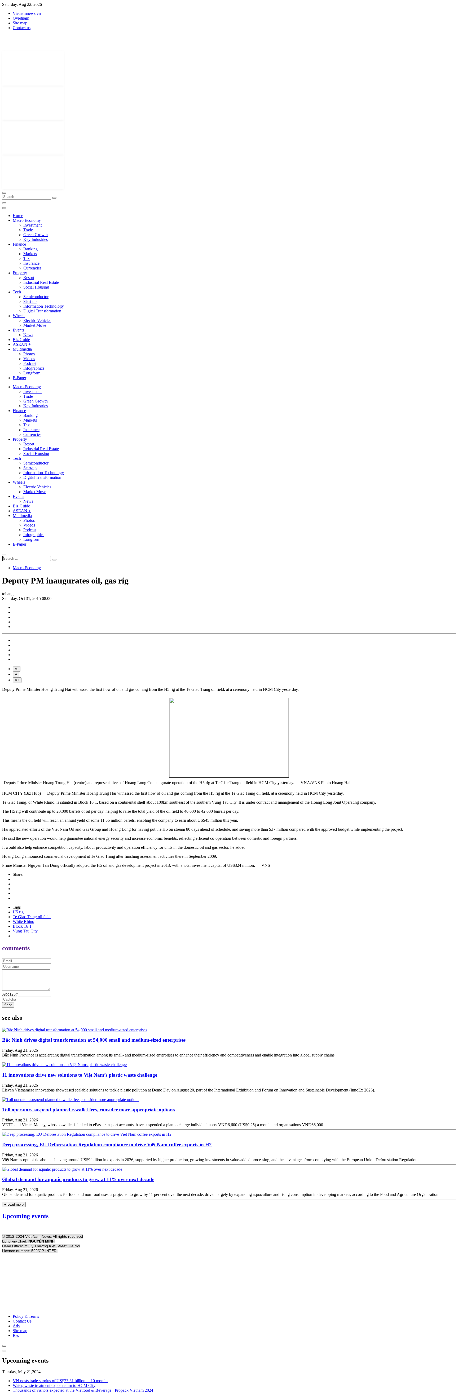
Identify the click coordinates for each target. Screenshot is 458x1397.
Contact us (21, 27)
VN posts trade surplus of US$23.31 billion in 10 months (60, 1380)
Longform (31, 373)
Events (18, 330)
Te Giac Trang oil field (32, 916)
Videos (29, 358)
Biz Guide (21, 339)
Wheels (19, 315)
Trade (28, 230)
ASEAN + (22, 344)
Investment (32, 225)
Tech (17, 292)
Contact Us (22, 1321)
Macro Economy (27, 220)
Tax (26, 258)
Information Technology (43, 306)
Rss (16, 1335)
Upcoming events (25, 1216)
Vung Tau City (25, 931)
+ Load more (14, 1204)
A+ (17, 680)
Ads (16, 1326)
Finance (19, 244)
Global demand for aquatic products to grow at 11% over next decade (78, 1179)
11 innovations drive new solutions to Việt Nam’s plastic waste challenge (79, 1075)
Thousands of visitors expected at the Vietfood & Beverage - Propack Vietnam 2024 (83, 1390)
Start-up (30, 301)
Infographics (33, 368)
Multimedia (22, 349)
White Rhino (23, 921)
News (28, 335)
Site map (20, 23)
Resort (28, 277)
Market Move (34, 325)
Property (20, 273)
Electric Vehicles (37, 320)
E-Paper (19, 377)
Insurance (31, 263)
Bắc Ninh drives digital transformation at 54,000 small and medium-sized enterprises (94, 1040)
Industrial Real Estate (41, 282)
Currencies (32, 268)
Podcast (29, 363)
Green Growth (35, 234)
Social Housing (36, 287)
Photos (29, 354)
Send (8, 1005)
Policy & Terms (26, 1316)
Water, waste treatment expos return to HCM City (54, 1385)
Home (18, 215)
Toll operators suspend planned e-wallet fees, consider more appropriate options (88, 1109)
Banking (30, 249)
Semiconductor (36, 296)
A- (16, 669)
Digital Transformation (42, 311)
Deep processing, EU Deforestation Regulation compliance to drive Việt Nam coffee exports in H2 (107, 1144)
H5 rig (18, 912)
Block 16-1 (22, 926)
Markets (30, 253)
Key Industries (35, 239)
